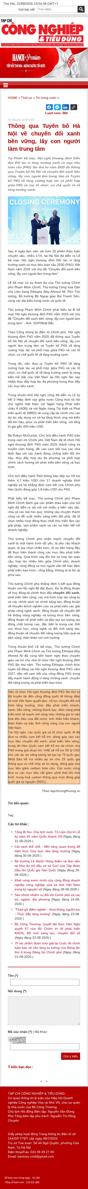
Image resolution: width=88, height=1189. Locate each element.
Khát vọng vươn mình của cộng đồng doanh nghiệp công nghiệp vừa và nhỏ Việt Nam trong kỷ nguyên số (47, 884)
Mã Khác (41, 1032)
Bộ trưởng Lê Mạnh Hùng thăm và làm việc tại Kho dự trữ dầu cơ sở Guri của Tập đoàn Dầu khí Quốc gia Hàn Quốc (47, 865)
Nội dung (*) (17, 991)
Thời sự (26, 98)
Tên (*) (13, 975)
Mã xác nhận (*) (20, 1032)
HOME (12, 98)
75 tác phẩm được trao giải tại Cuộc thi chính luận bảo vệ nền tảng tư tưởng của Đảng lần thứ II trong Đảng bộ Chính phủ (47, 947)
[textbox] (57, 9)
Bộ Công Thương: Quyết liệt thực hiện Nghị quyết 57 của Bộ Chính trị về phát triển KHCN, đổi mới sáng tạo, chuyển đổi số (47, 928)
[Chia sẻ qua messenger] (57, 107)
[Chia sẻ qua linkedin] (65, 107)
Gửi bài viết (27, 9)
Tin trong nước (46, 98)
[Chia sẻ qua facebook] (49, 107)
